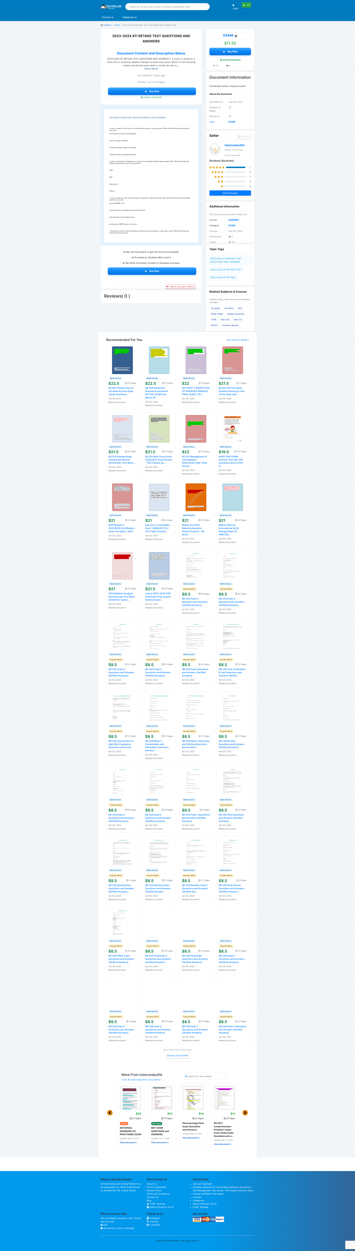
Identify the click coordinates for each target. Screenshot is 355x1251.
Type (212, 121)
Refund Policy (154, 1190)
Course (213, 219)
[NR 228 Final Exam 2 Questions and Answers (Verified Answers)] (159, 922)
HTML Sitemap (157, 1203)
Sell (248, 5)
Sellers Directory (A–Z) (161, 1207)
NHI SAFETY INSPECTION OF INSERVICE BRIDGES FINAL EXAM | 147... (196, 391)
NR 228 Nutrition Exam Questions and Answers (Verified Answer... (158, 888)
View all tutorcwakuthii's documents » (142, 1079)
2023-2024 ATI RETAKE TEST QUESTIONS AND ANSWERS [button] (225, 260)
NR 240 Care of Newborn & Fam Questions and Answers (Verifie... (232, 672)
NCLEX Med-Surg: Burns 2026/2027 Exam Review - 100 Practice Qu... (158, 459)
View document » (128, 1142)
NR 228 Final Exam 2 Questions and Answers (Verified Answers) (158, 959)
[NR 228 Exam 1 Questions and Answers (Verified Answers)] (232, 993)
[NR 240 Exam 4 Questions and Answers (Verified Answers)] (232, 565)
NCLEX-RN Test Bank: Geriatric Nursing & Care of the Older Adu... (232, 391)
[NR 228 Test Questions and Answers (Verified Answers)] (232, 781)
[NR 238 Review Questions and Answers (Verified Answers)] (232, 707)
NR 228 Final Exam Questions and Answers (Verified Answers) (195, 959)
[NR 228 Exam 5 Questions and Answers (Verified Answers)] (232, 922)
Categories (128, 17)
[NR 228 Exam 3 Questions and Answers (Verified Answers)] (159, 993)
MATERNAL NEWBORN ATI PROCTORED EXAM (130, 1131)
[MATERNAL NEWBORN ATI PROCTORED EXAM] (130, 1097)
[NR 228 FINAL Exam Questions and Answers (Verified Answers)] (122, 922)
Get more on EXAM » (238, 339)
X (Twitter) (154, 1224)
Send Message (230, 193)
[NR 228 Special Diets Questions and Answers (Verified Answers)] (122, 852)
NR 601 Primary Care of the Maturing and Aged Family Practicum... (120, 391)
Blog (149, 1200)
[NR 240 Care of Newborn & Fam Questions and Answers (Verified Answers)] (232, 636)
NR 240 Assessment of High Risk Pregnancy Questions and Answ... (120, 744)
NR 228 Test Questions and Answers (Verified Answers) (231, 817)
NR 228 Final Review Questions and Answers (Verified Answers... (231, 888)
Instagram (154, 1218)
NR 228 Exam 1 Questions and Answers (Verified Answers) (232, 1029)
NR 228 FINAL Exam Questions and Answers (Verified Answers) (121, 959)
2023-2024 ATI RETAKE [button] (222, 277)
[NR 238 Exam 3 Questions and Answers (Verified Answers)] (122, 781)
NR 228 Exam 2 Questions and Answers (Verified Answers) (195, 1029)
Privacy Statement (156, 1187)
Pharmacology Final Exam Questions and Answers (193, 1126)
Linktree (153, 1221)
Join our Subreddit (202, 1183)
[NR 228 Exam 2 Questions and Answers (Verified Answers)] (196, 993)
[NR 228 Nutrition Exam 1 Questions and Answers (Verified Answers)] (196, 852)
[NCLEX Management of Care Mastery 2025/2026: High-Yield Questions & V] (196, 428)
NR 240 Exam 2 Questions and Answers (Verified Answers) (158, 672)
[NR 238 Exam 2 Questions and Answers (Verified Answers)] (159, 781)
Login (235, 8)
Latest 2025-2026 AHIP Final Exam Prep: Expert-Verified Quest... (158, 596)
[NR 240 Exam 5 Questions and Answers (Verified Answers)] (196, 565)
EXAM (117, 25)
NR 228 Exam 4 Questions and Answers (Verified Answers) (121, 1029)
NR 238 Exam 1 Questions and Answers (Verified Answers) (196, 817)
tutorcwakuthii (234, 145)
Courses (106, 17)
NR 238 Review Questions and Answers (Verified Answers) (231, 744)
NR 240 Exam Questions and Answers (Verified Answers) (195, 672)
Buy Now (154, 91)
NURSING (107, 25)
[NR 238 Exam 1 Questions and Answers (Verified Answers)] (196, 781)
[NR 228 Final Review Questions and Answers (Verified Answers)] (232, 852)
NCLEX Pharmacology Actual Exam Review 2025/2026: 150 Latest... (121, 459)
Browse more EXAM (177, 1055)
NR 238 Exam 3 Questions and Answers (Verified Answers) (121, 817)
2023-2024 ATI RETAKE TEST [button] (225, 269)
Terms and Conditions (158, 1193)
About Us (152, 1183)
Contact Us (153, 1197)
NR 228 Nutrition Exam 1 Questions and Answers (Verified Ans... (195, 888)
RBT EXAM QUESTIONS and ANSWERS (160, 1131)
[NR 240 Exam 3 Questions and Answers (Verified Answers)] (122, 636)
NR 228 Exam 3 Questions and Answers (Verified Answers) (158, 1029)
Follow (245, 136)
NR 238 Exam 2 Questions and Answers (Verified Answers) (158, 817)
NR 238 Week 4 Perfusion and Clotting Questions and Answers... (196, 744)
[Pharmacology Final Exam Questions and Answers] (193, 1097)
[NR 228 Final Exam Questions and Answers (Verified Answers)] (196, 922)
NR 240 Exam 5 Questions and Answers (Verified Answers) (195, 601)
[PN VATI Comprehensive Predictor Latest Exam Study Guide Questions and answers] (224, 1097)
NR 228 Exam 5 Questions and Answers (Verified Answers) (231, 959)
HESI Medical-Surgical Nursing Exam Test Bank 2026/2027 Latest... (121, 596)
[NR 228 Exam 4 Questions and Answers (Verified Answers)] (122, 993)
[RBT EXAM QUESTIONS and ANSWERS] (162, 1097)
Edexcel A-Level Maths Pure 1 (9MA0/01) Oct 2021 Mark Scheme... (157, 528)
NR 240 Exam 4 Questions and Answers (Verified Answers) (231, 601)
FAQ (104, 1224)
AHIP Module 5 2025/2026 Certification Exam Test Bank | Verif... (121, 528)
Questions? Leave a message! (118, 1228)
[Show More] (151, 68)
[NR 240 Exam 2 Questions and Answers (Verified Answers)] (159, 636)
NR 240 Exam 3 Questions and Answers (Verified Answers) (121, 672)
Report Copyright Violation (182, 286)
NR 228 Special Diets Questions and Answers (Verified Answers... (121, 888)
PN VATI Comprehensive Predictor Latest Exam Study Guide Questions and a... (224, 1129)
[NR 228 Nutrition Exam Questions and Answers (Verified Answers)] (159, 852)
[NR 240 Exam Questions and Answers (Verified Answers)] (196, 636)
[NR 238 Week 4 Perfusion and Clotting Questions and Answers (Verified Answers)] (196, 707)
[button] (110, 1113)
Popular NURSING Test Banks (208, 1193)
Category (214, 225)
